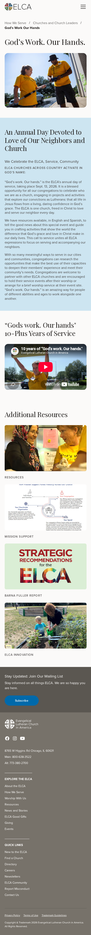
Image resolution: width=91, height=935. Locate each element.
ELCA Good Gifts (15, 817)
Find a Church (14, 858)
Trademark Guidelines (54, 915)
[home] (18, 7)
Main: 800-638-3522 (18, 757)
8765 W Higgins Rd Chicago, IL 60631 (29, 751)
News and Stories (16, 810)
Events (9, 829)
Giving (9, 823)
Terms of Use (30, 915)
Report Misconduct (17, 889)
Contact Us (12, 895)
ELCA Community (16, 882)
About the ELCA (15, 786)
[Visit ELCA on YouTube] (22, 738)
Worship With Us (15, 798)
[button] (82, 7)
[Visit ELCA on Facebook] (7, 738)
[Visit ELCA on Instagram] (14, 738)
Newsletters (12, 876)
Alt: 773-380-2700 (16, 763)
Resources (12, 804)
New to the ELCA (16, 852)
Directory (11, 864)
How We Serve (14, 792)
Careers (10, 870)
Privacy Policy (12, 915)
